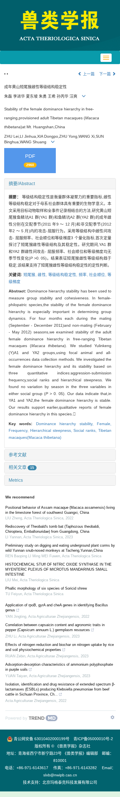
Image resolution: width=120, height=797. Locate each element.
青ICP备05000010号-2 (93, 739)
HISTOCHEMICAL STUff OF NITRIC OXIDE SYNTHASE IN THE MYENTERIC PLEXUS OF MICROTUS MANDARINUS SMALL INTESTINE (58, 569)
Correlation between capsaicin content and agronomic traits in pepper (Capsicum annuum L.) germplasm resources (55, 627)
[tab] (60, 183)
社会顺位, (98, 274)
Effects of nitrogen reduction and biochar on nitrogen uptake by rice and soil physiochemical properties (59, 647)
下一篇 (105, 74)
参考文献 (18, 454)
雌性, (43, 274)
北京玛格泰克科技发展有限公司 (69, 782)
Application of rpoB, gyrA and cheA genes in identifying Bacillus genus (56, 607)
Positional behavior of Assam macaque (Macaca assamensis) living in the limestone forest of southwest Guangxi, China (60, 510)
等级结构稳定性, (63, 274)
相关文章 (21, 467)
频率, (84, 274)
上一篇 (88, 74)
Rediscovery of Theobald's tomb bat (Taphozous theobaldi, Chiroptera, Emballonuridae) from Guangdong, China (52, 529)
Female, (104, 423)
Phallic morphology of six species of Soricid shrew (46, 588)
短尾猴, (30, 274)
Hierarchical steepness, (52, 430)
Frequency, (19, 430)
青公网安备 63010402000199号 (41, 739)
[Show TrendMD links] (112, 717)
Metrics (16, 480)
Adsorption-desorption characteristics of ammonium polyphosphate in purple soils (59, 667)
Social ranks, (85, 430)
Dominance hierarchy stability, (66, 423)
